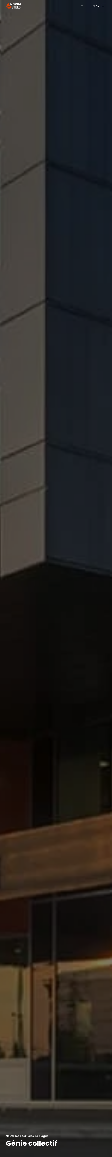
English (82, 6)
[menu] (104, 6)
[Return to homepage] (14, 6)
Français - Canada (96, 6)
